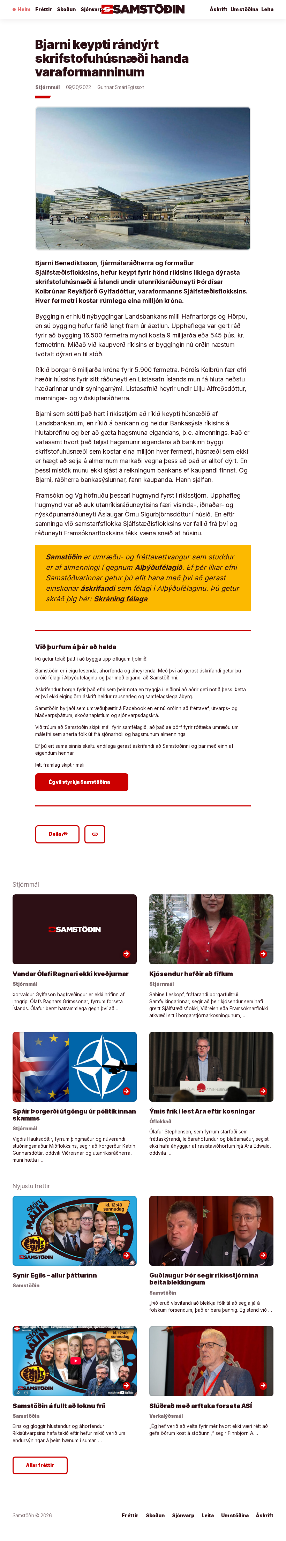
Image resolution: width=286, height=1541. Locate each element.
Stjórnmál (47, 87)
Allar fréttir (40, 1465)
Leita (267, 9)
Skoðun (66, 9)
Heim (23, 9)
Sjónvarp (92, 9)
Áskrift (264, 1515)
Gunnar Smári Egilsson (120, 87)
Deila (58, 834)
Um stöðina (244, 9)
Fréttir (43, 9)
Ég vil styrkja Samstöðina (83, 782)
